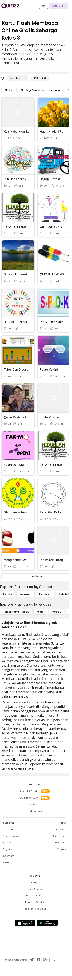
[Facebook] (38, 960)
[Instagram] (45, 960)
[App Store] (25, 923)
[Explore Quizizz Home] (10, 5)
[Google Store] (47, 923)
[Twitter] (32, 960)
